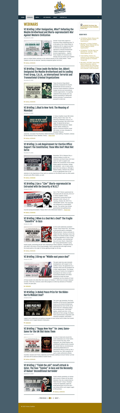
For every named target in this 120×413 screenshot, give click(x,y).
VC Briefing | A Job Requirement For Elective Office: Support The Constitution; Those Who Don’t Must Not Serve (48, 147)
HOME (22, 17)
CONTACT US (63, 17)
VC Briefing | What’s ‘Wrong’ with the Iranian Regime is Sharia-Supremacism (90, 39)
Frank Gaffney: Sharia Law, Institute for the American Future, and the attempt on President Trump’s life (90, 58)
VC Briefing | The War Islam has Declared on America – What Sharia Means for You (89, 52)
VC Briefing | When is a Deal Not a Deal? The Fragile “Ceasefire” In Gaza (48, 220)
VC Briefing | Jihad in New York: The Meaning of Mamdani (46, 109)
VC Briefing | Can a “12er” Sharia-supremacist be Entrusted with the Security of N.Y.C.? (47, 185)
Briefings (27, 62)
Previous (42, 398)
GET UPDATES (47, 17)
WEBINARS (30, 17)
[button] (98, 17)
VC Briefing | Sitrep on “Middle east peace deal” (47, 256)
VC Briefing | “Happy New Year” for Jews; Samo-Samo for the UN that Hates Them (47, 330)
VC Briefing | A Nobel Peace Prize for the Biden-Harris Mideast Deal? (46, 294)
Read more (52, 135)
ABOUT (55, 17)
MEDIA (37, 17)
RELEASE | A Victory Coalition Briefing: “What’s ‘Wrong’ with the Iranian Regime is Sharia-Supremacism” (90, 46)
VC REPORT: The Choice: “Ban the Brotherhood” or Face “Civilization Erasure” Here (89, 27)
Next (57, 398)
